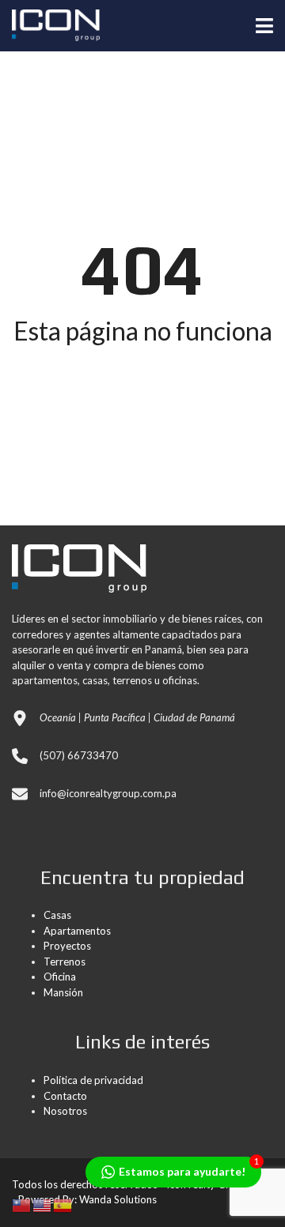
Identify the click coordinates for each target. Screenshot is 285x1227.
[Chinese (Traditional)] (22, 1203)
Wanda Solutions (118, 1199)
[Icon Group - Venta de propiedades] (50, 25)
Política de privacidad (93, 1080)
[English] (42, 1203)
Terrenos (65, 961)
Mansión (63, 992)
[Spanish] (63, 1203)
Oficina (60, 976)
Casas (57, 915)
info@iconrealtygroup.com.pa (108, 793)
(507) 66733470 (79, 755)
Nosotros (65, 1111)
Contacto (65, 1096)
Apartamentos (77, 930)
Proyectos (67, 945)
